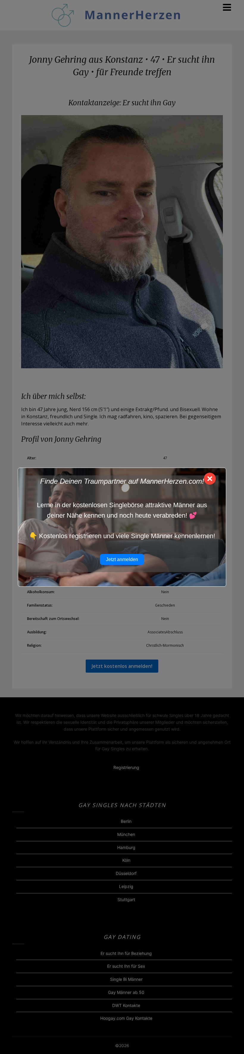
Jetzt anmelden (122, 559)
